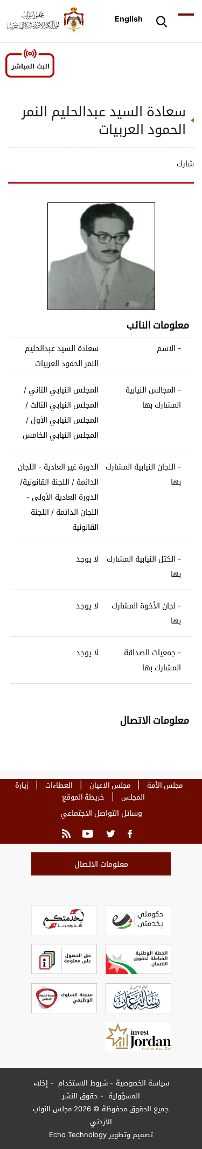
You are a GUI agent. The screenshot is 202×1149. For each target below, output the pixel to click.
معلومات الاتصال (101, 863)
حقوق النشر (80, 1095)
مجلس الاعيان (109, 785)
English (129, 18)
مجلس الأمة (165, 785)
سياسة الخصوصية (142, 1082)
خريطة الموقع (83, 797)
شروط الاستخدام (82, 1082)
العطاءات (59, 785)
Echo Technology (78, 1134)
